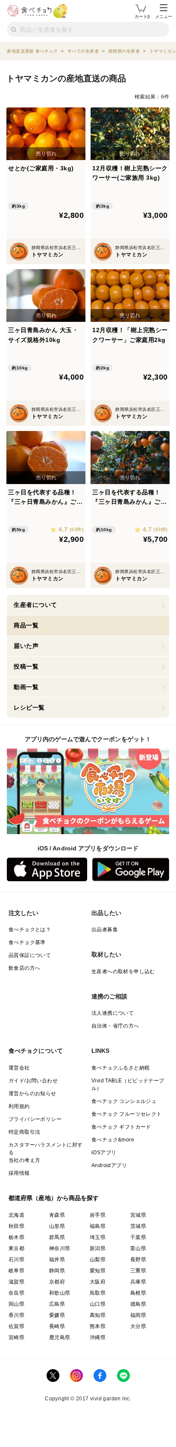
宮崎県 (16, 1337)
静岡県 (57, 1271)
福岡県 (138, 1315)
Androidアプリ (109, 1165)
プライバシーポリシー (35, 1119)
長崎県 (57, 1326)
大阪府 (98, 1282)
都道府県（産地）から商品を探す (54, 1197)
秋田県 (16, 1226)
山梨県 (98, 1260)
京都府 (57, 1282)
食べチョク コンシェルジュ (123, 1101)
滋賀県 (16, 1282)
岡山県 (16, 1304)
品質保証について (30, 955)
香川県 (16, 1315)
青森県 (57, 1215)
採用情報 (19, 1173)
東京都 (16, 1248)
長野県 (138, 1260)
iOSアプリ (103, 1153)
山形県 (57, 1226)
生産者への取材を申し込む (123, 972)
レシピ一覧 (29, 707)
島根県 (138, 1293)
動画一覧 (26, 686)
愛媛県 (57, 1315)
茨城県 (138, 1226)
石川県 (16, 1260)
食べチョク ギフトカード (121, 1127)
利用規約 (19, 1106)
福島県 (98, 1226)
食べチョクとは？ (30, 930)
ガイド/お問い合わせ (33, 1081)
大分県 (138, 1326)
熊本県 (98, 1326)
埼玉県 (98, 1237)
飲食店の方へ (24, 968)
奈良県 (16, 1293)
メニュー (163, 16)
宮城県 (138, 1215)
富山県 (138, 1248)
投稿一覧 (26, 666)
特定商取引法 (24, 1132)
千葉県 (138, 1237)
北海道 (16, 1215)
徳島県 (138, 1304)
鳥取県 (98, 1293)
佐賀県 (16, 1326)
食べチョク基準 (27, 942)
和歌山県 (59, 1293)
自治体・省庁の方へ (115, 1026)
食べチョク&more (112, 1140)
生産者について (35, 604)
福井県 (57, 1260)
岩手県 (98, 1215)
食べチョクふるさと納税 (120, 1068)
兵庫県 (138, 1282)
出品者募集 (104, 930)
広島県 (57, 1304)
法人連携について (112, 1013)
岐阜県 (16, 1271)
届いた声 (26, 645)
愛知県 (98, 1271)
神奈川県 (59, 1248)
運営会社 (19, 1068)
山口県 (98, 1304)
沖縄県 (98, 1337)
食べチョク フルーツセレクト (126, 1114)
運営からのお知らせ (32, 1093)
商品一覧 (26, 625)
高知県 (98, 1315)
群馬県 (57, 1237)
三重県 (138, 1271)
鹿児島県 (59, 1337)
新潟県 (98, 1248)
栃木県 (16, 1237)
